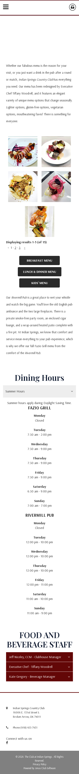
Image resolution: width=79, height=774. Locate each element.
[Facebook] (7, 743)
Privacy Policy (39, 764)
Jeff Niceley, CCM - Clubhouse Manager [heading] (35, 657)
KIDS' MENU (39, 283)
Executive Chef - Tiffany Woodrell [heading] (30, 667)
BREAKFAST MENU (39, 260)
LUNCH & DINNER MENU (39, 272)
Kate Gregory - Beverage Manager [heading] (32, 676)
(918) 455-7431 (28, 727)
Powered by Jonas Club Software (39, 768)
